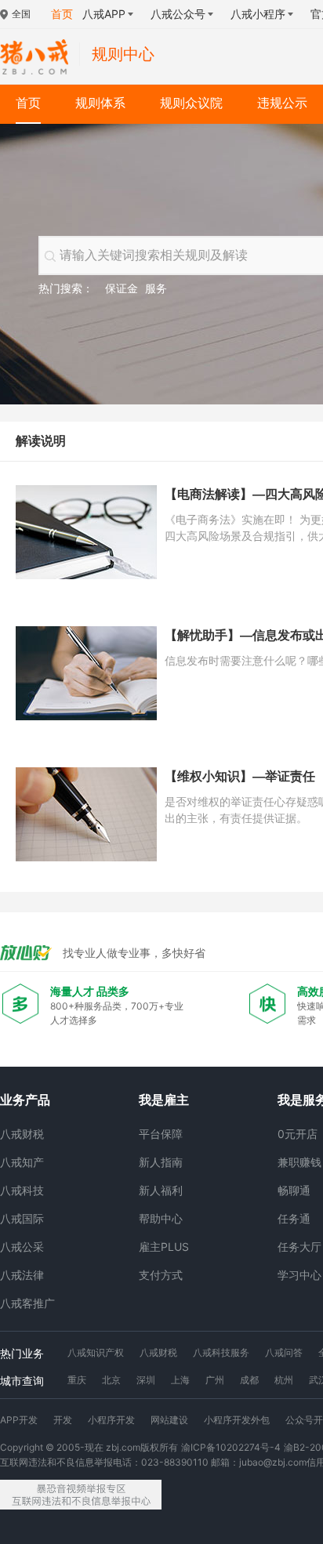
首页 (28, 103)
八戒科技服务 (221, 1352)
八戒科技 (22, 1190)
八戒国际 (22, 1218)
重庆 (76, 1380)
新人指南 (161, 1162)
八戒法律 (22, 1274)
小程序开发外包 (237, 1420)
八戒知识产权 (95, 1352)
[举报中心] (81, 1495)
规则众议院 (191, 103)
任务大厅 (299, 1246)
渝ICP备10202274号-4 (231, 1447)
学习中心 (299, 1274)
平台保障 (161, 1133)
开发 (62, 1420)
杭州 (283, 1380)
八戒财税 (22, 1133)
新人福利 (161, 1190)
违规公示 (282, 103)
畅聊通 (294, 1190)
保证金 (121, 288)
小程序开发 (111, 1420)
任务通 (294, 1218)
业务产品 (25, 1099)
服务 (156, 288)
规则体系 (100, 103)
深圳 (145, 1380)
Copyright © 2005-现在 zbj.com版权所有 (89, 1447)
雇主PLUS (164, 1246)
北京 (111, 1380)
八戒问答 (284, 1352)
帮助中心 (161, 1218)
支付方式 (161, 1274)
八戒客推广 (27, 1303)
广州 (214, 1380)
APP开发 (19, 1420)
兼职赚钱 (299, 1162)
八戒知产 (22, 1162)
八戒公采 (22, 1246)
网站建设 (169, 1420)
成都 (249, 1380)
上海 (180, 1380)
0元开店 (298, 1133)
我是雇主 (164, 1099)
